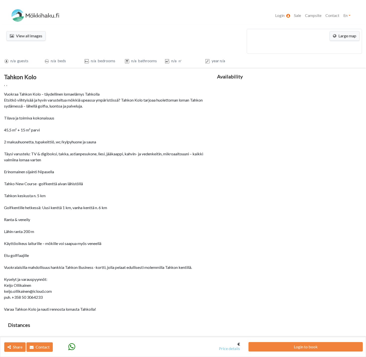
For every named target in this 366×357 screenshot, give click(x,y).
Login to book (306, 346)
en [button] (345, 15)
